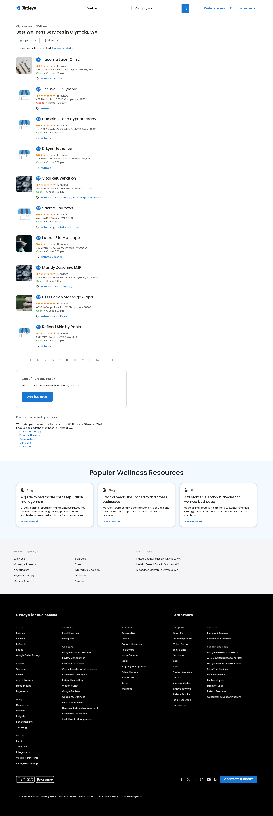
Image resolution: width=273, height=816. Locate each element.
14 (97, 360)
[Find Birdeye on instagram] (201, 779)
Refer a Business (216, 691)
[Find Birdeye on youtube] (209, 779)
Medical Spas (81, 197)
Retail (125, 683)
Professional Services (219, 638)
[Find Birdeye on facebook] (181, 779)
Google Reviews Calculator (222, 652)
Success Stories (182, 683)
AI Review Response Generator (224, 657)
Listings (20, 633)
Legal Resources (182, 699)
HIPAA (82, 796)
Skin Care (57, 78)
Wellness (46, 78)
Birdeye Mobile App (27, 763)
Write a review (214, 8)
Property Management (135, 666)
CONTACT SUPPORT (238, 779)
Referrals (21, 644)
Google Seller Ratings (28, 655)
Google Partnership (27, 757)
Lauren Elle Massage (61, 237)
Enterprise (68, 638)
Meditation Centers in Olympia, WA (157, 570)
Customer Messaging (74, 674)
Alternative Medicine (87, 570)
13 (90, 360)
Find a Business (216, 674)
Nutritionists (96, 197)
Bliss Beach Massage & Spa (67, 297)
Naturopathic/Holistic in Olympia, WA (158, 559)
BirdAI (19, 741)
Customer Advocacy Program (224, 696)
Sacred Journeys (57, 208)
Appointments (24, 680)
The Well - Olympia (59, 89)
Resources (178, 655)
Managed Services (217, 633)
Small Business (70, 633)
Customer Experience (74, 713)
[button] (30, 360)
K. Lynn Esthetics (57, 148)
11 (75, 360)
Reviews (20, 638)
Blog (175, 660)
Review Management (74, 657)
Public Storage (130, 672)
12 (82, 360)
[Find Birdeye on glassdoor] (215, 779)
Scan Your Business (218, 669)
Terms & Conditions (27, 796)
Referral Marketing (72, 680)
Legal (125, 660)
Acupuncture (27, 439)
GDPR (73, 796)
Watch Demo (180, 644)
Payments (22, 691)
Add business (37, 397)
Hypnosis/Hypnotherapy (65, 227)
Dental (125, 638)
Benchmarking (24, 721)
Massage (57, 256)
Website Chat (70, 685)
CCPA (90, 796)
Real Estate (128, 677)
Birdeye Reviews (182, 688)
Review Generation (73, 663)
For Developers (215, 680)
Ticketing (21, 727)
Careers (177, 677)
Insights (20, 716)
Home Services (130, 655)
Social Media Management (77, 719)
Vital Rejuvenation (59, 178)
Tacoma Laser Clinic (61, 59)
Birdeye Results (181, 694)
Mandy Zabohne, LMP (61, 267)
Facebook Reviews (72, 702)
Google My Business (73, 696)
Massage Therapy (62, 197)
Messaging (22, 705)
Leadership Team (182, 638)
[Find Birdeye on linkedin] (195, 779)
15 (104, 360)
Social (19, 674)
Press (176, 666)
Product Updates (182, 672)
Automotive (129, 633)
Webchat (21, 669)
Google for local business (76, 652)
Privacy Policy (48, 796)
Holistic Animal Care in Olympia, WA (157, 564)
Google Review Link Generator (224, 663)
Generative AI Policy (107, 796)
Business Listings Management (80, 708)
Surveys (20, 710)
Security (63, 796)
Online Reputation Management (81, 669)
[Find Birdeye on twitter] (188, 779)
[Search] (185, 8)
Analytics (21, 746)
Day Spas (80, 575)
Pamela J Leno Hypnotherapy (69, 119)
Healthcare (128, 649)
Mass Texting (23, 685)
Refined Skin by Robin (61, 327)
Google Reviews (71, 691)
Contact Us (179, 705)
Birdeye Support (216, 685)
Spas (78, 564)
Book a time (179, 649)
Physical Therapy (30, 435)
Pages (19, 649)
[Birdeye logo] (27, 8)
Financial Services (132, 644)
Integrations (23, 752)
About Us (178, 633)
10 (67, 360)
